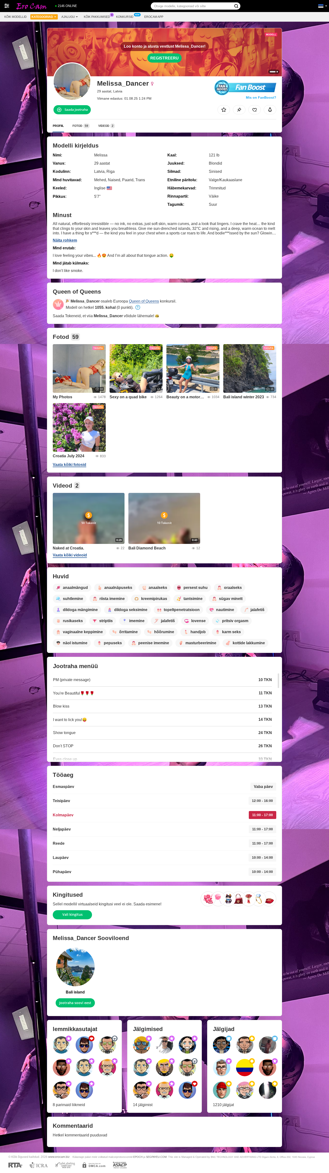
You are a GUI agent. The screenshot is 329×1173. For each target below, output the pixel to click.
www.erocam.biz (59, 1156)
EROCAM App (153, 17)
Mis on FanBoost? (261, 97)
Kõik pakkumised (97, 17)
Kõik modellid (15, 17)
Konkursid (124, 17)
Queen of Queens (144, 301)
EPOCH (138, 1156)
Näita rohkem (65, 240)
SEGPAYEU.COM (156, 1156)
